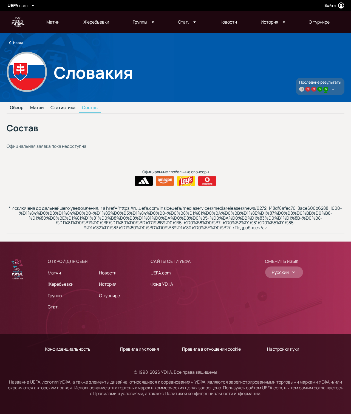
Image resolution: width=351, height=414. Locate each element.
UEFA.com (161, 273)
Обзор (17, 107)
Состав (90, 107)
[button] (143, 22)
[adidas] (144, 181)
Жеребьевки (60, 284)
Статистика (62, 107)
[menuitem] (58, 22)
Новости (108, 273)
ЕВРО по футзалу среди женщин (18, 22)
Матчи (37, 107)
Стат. (53, 307)
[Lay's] (186, 181)
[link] (53, 22)
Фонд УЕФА (162, 284)
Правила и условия (139, 349)
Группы (55, 296)
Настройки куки (283, 349)
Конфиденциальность (67, 349)
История (108, 284)
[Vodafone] (207, 181)
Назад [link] (18, 42)
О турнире (109, 296)
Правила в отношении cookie (211, 349)
